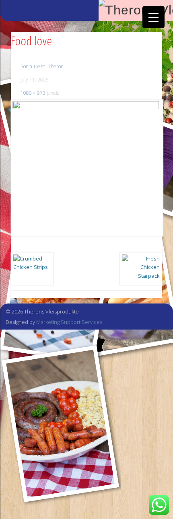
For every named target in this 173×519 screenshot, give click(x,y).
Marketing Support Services (69, 322)
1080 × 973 (33, 93)
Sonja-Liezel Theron (42, 66)
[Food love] (86, 168)
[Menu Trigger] (153, 17)
